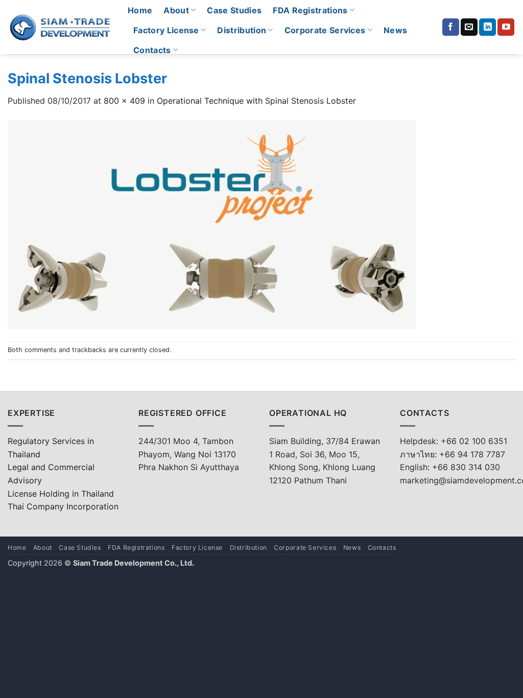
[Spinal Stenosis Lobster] (212, 223)
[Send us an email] (469, 27)
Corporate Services (325, 30)
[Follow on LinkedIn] (487, 27)
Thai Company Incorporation (63, 506)
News (395, 30)
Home (140, 10)
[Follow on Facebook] (450, 27)
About (176, 10)
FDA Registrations (310, 10)
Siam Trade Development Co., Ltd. (133, 563)
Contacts (152, 50)
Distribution (241, 30)
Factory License (166, 30)
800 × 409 (124, 101)
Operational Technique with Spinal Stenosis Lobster (256, 101)
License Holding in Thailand (61, 493)
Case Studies (234, 10)
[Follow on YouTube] (505, 27)
